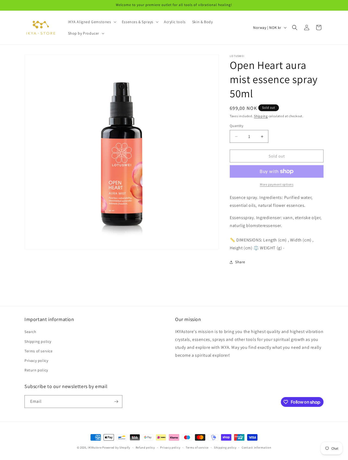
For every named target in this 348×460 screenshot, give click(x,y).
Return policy (36, 370)
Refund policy (145, 447)
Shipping (261, 116)
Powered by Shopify (116, 447)
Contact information (256, 447)
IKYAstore (94, 447)
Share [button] (240, 261)
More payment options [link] (276, 184)
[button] (92, 22)
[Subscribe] (116, 401)
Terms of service (38, 351)
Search (30, 331)
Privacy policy (36, 360)
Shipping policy (37, 341)
